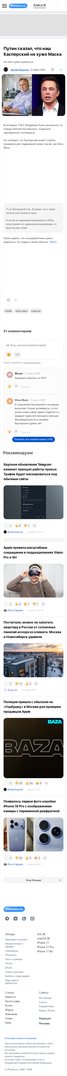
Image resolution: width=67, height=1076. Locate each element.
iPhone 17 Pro (45, 947)
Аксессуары (12, 1001)
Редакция (45, 1018)
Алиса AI (12, 690)
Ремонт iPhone (47, 1010)
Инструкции (45, 997)
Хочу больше (33, 880)
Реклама (44, 1023)
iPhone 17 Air (45, 951)
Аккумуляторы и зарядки (14, 945)
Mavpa (19, 373)
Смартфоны (11, 950)
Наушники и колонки (16, 939)
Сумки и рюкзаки (14, 971)
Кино (8, 1022)
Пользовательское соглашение (20, 1038)
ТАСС (53, 242)
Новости (36, 311)
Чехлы (8, 963)
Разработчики (46, 1006)
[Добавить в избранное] (52, 69)
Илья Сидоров (15, 610)
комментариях (32, 362)
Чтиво (9, 1018)
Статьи (9, 992)
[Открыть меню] (4, 6)
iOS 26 (41, 934)
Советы (43, 992)
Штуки (8, 967)
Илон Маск (22, 311)
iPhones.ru (12, 1069)
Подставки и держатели (12, 982)
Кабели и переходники (17, 976)
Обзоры (10, 934)
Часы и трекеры (13, 959)
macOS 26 (43, 938)
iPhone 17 (43, 942)
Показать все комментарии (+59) (33, 439)
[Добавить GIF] (17, 354)
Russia (8, 311)
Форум (9, 1009)
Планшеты (10, 954)
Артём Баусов (15, 532)
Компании (11, 1014)
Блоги (8, 1005)
